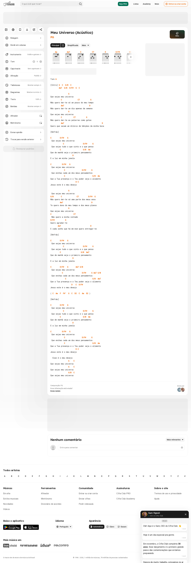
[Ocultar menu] (6, 29)
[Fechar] (186, 514)
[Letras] (45, 545)
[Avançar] (131, 57)
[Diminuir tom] (34, 61)
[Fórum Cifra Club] (10, 546)
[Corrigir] (34, 29)
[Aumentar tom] (41, 61)
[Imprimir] (13, 29)
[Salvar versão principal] (63, 45)
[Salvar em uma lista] (20, 29)
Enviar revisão (55, 391)
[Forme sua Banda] (28, 545)
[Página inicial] (9, 4)
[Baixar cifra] (27, 29)
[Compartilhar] (41, 29)
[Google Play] (12, 527)
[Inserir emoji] (182, 447)
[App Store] (31, 527)
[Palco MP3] (61, 545)
